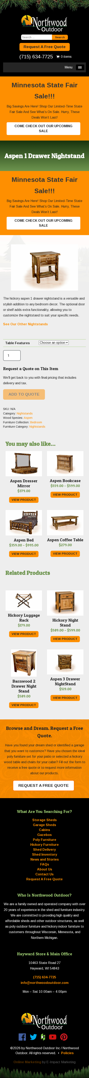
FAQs (44, 864)
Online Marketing (27, 1062)
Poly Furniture (44, 839)
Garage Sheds (44, 825)
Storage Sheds (44, 820)
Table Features (17, 343)
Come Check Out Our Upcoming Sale (43, 128)
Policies (67, 1053)
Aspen (28, 417)
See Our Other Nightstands (26, 324)
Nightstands (25, 413)
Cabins (44, 830)
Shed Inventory (44, 854)
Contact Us (44, 874)
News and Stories (44, 859)
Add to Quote (24, 394)
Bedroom (36, 422)
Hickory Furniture (44, 844)
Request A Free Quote (45, 47)
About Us (44, 869)
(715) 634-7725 (36, 56)
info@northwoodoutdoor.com (45, 983)
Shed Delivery (44, 849)
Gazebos (44, 835)
